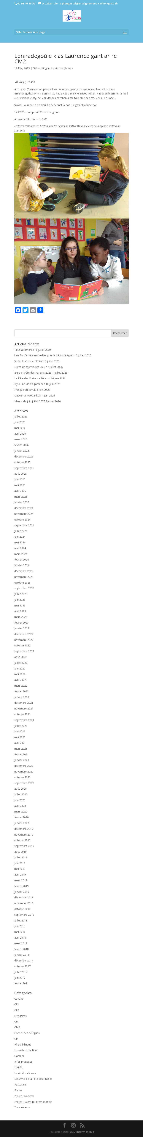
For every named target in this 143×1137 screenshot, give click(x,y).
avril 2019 (20, 874)
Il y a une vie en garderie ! (29, 384)
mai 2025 (20, 485)
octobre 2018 (22, 909)
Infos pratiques (23, 1061)
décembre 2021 (23, 702)
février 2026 (21, 445)
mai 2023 (20, 605)
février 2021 (21, 754)
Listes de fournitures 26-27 (30, 367)
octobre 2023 (22, 582)
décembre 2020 (23, 765)
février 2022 (21, 691)
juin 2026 (19, 422)
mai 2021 (20, 737)
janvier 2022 (21, 697)
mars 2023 (20, 617)
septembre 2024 (24, 525)
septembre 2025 (24, 468)
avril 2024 (20, 548)
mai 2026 (20, 428)
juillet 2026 (20, 416)
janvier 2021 (21, 760)
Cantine (18, 998)
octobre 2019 (22, 840)
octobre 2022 (22, 645)
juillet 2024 (20, 531)
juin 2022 (19, 668)
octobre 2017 (22, 966)
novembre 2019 (23, 834)
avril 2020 (20, 806)
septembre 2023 (24, 588)
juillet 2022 (20, 662)
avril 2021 (20, 743)
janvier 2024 (21, 565)
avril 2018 (20, 937)
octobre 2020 (22, 777)
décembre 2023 (23, 571)
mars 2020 (20, 811)
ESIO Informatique (82, 1131)
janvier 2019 (21, 892)
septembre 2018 (24, 914)
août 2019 (20, 851)
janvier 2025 (21, 502)
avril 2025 (20, 491)
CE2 (16, 1010)
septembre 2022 (24, 651)
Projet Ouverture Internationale (33, 1102)
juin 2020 (19, 800)
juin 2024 (19, 536)
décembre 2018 (23, 897)
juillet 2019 (20, 857)
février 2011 (21, 983)
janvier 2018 (21, 954)
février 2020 (21, 817)
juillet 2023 (20, 594)
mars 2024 (20, 554)
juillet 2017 (20, 972)
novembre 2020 (23, 771)
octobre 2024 (22, 519)
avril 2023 (20, 611)
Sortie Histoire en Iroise (28, 361)
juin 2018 (19, 926)
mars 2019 (20, 880)
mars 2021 (20, 748)
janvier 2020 (21, 823)
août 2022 (20, 657)
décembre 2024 (23, 508)
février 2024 (21, 559)
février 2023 (21, 622)
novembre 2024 (23, 513)
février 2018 (21, 949)
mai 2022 (20, 674)
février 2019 (21, 886)
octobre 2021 (22, 714)
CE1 (16, 1004)
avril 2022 (20, 680)
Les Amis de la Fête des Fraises (33, 1078)
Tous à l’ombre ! (24, 349)
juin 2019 (19, 863)
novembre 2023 (23, 577)
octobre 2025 (22, 462)
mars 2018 (20, 943)
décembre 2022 (23, 634)
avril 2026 (20, 433)
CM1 (17, 1021)
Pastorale (20, 1084)
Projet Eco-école (24, 1096)
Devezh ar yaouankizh (27, 395)
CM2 (17, 1027)
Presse (18, 1090)
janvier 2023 (21, 628)
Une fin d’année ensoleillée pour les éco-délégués (44, 355)
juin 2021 (19, 731)
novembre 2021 (23, 708)
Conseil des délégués (27, 1033)
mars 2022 (20, 685)
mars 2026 (20, 439)
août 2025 (20, 473)
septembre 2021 (24, 720)
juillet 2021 (20, 726)
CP (16, 1038)
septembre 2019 (24, 846)
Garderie (19, 1056)
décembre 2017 (23, 960)
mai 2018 (20, 932)
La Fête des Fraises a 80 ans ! (32, 378)
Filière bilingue (41, 68)
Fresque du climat (25, 389)
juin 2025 (19, 479)
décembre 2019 (23, 829)
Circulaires (20, 1016)
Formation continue (26, 1050)
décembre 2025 (23, 456)
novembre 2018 (23, 903)
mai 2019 (20, 869)
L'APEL (18, 1067)
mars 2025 (20, 496)
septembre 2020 (24, 783)
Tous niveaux (22, 1107)
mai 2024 (20, 542)
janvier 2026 (21, 450)
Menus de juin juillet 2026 (29, 401)
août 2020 (20, 788)
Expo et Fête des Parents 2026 (32, 372)
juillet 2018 (20, 920)
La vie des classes (62, 68)
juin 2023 (19, 599)
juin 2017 (19, 977)
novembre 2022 (23, 640)
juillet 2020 (20, 794)
